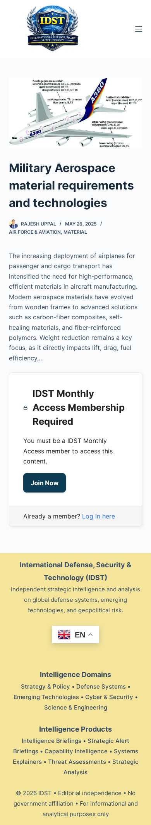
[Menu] (138, 29)
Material (75, 232)
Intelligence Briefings (51, 740)
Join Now (44, 483)
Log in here (98, 516)
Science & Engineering (75, 707)
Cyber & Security (109, 697)
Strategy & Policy (45, 686)
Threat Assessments (77, 761)
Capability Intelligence (76, 751)
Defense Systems (101, 686)
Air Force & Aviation (35, 232)
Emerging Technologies (46, 697)
